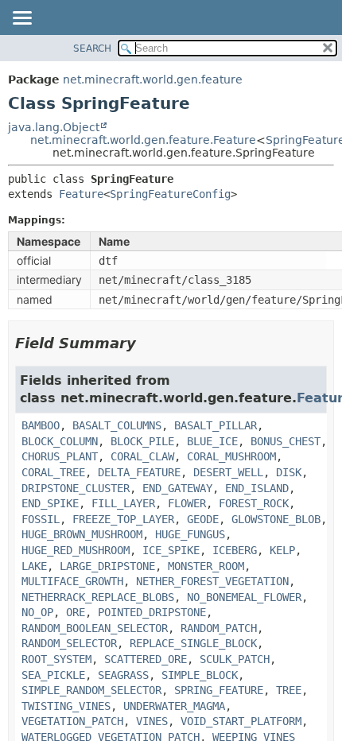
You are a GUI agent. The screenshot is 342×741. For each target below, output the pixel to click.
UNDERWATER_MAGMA (174, 706)
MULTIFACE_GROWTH (72, 581)
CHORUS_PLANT (59, 456)
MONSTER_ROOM (206, 566)
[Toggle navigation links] (21, 19)
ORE (75, 612)
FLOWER (187, 503)
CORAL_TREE (53, 472)
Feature (81, 194)
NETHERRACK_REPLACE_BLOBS (97, 597)
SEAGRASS (123, 675)
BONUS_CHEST (286, 441)
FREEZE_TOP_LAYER (123, 519)
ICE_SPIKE (171, 550)
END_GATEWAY (177, 488)
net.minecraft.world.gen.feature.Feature (143, 140)
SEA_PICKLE (53, 675)
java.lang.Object (53, 127)
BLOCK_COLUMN (59, 441)
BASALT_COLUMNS (116, 425)
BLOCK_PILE (142, 441)
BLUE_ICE (212, 441)
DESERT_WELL (228, 472)
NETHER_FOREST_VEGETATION (212, 581)
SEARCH (92, 48)
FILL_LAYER (123, 503)
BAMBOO (40, 425)
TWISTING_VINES (66, 706)
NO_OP (37, 612)
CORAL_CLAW (142, 456)
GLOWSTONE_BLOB (276, 519)
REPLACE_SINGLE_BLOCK (193, 643)
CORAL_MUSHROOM (231, 456)
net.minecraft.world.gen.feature (153, 79)
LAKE (34, 566)
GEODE (203, 519)
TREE (288, 690)
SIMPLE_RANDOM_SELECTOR (91, 690)
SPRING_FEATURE (218, 690)
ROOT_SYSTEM (56, 659)
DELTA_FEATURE (139, 472)
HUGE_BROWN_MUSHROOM (81, 534)
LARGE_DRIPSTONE (107, 566)
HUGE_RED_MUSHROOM (75, 550)
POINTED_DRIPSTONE (152, 612)
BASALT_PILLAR (215, 425)
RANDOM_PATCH (219, 628)
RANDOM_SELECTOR (69, 643)
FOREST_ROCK (254, 503)
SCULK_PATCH (235, 659)
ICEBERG (234, 550)
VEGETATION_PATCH (72, 721)
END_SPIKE (50, 503)
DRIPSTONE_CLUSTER (75, 488)
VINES (152, 721)
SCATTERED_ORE (145, 659)
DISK (288, 472)
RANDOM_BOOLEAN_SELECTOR (94, 628)
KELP (282, 550)
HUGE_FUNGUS (190, 534)
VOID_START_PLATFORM (241, 721)
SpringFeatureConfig (170, 194)
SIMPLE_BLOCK (199, 675)
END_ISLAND (257, 488)
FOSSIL (40, 519)
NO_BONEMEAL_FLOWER (244, 597)
